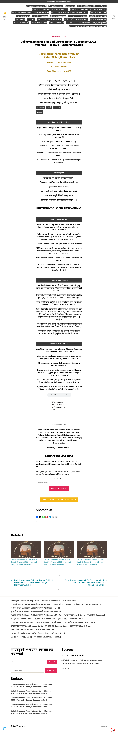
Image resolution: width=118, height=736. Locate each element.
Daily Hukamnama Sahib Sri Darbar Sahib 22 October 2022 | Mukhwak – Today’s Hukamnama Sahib (90, 562)
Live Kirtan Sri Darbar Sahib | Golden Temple (92, 6)
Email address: (59, 479)
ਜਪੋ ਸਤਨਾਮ (23, 726)
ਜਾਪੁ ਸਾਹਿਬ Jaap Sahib (23, 16)
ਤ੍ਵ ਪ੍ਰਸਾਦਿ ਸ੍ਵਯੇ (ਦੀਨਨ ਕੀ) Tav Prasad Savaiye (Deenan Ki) (87, 26)
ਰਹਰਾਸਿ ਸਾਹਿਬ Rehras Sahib (97, 16)
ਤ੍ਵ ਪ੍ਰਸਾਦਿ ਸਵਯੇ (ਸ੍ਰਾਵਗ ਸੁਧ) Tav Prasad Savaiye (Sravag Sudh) (86, 23)
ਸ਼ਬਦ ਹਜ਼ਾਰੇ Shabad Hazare (39, 23)
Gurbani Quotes (70, 6)
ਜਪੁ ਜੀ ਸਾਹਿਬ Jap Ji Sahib (98, 13)
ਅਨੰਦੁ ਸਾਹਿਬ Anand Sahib (40, 16)
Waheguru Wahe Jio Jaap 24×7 (36, 6)
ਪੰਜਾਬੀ (49, 107)
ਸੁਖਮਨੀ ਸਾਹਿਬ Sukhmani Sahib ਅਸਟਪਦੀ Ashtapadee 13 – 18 (30, 13)
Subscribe (51, 670)
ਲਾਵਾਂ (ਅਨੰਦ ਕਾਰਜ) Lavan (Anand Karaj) (49, 19)
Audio (39, 112)
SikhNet (65, 668)
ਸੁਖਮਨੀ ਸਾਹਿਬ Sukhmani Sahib (77, 16)
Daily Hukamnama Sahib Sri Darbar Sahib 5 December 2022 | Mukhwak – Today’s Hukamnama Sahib (24, 562)
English (57, 107)
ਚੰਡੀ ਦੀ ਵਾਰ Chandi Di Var (20, 23)
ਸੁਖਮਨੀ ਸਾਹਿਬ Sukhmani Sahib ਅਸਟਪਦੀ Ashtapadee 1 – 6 (49, 9)
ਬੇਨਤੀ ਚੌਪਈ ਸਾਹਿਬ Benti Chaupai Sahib (75, 19)
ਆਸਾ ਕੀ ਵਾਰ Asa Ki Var (57, 23)
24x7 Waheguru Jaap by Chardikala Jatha (59, 500)
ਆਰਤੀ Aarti (31, 19)
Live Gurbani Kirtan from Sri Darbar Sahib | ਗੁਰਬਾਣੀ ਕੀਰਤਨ (59, 1)
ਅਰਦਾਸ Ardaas (20, 19)
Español (40, 107)
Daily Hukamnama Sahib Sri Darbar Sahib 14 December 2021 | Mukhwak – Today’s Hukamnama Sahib (58, 562)
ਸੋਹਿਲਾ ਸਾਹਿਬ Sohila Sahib (58, 16)
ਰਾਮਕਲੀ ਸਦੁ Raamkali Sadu (98, 19)
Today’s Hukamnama (55, 6)
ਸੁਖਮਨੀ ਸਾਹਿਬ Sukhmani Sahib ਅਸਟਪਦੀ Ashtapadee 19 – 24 (69, 13)
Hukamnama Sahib (59, 37)
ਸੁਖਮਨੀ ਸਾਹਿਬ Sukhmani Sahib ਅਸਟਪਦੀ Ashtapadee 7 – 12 (88, 9)
